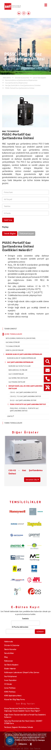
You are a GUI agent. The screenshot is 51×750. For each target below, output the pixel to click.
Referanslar (8, 661)
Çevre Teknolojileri (13, 334)
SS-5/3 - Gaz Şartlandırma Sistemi (23, 400)
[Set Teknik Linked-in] (18, 13)
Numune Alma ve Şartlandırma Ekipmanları (24, 354)
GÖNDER (40, 631)
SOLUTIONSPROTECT (21, 66)
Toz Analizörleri (13, 346)
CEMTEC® (10, 416)
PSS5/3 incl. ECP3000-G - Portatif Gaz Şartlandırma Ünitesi (24, 409)
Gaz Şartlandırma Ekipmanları (20, 362)
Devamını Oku (32, 479)
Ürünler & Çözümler (11, 645)
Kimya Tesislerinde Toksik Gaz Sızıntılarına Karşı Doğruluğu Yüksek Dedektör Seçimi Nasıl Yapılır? (22, 709)
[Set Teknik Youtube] (28, 13)
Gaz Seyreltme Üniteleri (18, 378)
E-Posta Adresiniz (20, 627)
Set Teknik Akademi (11, 665)
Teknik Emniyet (10, 328)
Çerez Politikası (10, 688)
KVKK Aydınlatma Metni (13, 695)
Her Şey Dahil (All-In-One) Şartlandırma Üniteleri (25, 387)
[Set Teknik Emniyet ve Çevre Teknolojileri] (25, 6)
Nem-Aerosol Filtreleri (17, 370)
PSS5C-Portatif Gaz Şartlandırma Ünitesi (28, 404)
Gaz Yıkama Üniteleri (16, 382)
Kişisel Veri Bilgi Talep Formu (14, 699)
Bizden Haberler (10, 668)
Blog (6, 657)
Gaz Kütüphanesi (10, 676)
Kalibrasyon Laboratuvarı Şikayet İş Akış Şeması (21, 672)
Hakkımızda (8, 641)
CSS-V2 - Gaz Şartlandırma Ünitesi (23, 392)
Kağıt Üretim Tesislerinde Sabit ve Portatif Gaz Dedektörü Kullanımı (25, 716)
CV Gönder (8, 684)
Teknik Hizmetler (10, 649)
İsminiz (25, 618)
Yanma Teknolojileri (13, 423)
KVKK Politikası (10, 692)
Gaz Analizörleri (13, 342)
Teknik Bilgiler (10, 233)
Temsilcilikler (9, 653)
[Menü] (46, 5)
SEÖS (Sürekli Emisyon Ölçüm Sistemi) (20, 338)
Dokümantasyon (26, 233)
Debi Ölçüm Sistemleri (14, 350)
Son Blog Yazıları (25, 703)
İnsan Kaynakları (10, 680)
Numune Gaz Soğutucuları (19, 366)
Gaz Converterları (16, 374)
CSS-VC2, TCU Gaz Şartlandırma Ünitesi (25, 396)
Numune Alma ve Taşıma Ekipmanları (21, 358)
